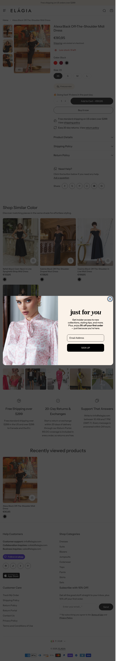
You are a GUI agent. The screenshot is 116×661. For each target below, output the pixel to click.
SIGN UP (84, 348)
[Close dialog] (109, 299)
